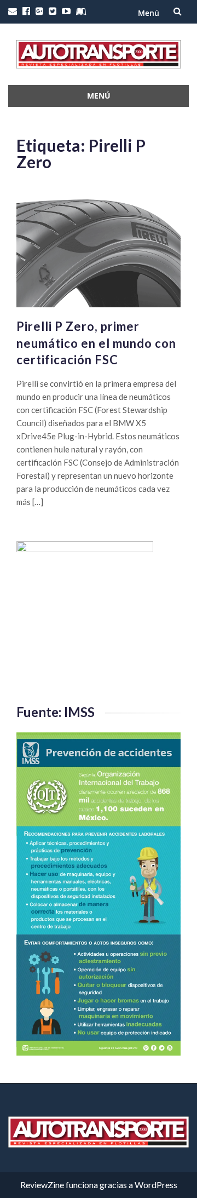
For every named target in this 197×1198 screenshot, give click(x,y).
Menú (148, 13)
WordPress (156, 1184)
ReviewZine (42, 1184)
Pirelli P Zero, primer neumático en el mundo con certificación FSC (96, 343)
